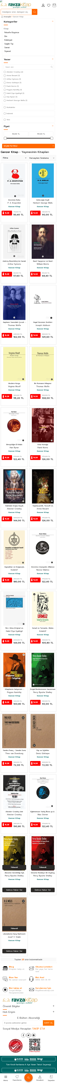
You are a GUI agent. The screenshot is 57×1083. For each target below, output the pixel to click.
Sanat (7, 47)
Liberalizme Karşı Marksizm (14, 934)
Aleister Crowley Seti (14, 812)
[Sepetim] (54, 5)
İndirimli (10, 113)
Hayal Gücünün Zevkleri (42, 322)
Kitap (6, 28)
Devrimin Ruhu (14, 200)
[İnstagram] (33, 1035)
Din (5, 36)
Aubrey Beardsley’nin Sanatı (14, 261)
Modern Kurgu (14, 383)
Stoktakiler (11, 107)
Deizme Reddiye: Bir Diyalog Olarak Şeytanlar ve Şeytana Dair (43, 873)
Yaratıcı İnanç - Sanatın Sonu (14, 750)
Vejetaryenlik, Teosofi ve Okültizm (43, 506)
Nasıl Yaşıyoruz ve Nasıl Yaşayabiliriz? (42, 261)
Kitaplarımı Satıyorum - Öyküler (14, 689)
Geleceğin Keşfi (42, 200)
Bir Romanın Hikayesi (42, 383)
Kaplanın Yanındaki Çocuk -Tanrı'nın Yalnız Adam (14, 322)
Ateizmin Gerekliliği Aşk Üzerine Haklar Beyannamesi (14, 873)
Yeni (8, 119)
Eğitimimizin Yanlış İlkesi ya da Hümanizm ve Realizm (42, 812)
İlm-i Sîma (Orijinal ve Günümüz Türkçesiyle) (14, 628)
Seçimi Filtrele (10, 146)
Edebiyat (8, 40)
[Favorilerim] (49, 5)
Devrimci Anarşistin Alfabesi (42, 567)
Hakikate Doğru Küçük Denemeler (14, 506)
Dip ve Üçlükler (43, 750)
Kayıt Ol (48, 1023)
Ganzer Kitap (14, 207)
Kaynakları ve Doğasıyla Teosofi (14, 567)
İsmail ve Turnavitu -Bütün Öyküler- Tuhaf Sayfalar (42, 628)
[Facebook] (23, 1035)
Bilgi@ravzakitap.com (44, 990)
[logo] (16, 5)
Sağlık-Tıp (8, 44)
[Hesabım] (43, 5)
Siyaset (7, 51)
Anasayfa (7, 17)
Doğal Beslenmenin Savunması (42, 689)
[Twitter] (28, 1035)
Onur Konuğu (42, 445)
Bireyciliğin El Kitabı (14, 445)
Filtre (5, 157)
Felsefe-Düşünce (11, 32)
